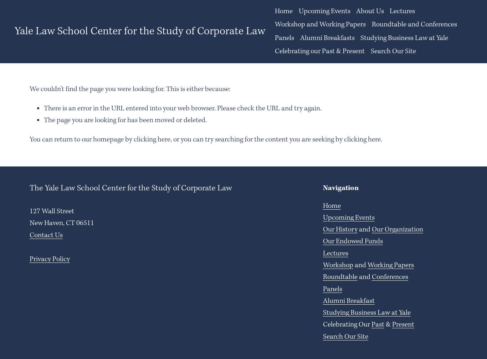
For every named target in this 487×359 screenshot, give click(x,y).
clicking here (152, 140)
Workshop (338, 265)
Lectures (335, 254)
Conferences (390, 277)
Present (403, 325)
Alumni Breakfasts (327, 38)
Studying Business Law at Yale (404, 38)
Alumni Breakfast (349, 301)
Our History (340, 230)
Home (284, 11)
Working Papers (391, 265)
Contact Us (46, 235)
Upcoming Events (324, 11)
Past (377, 325)
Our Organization (397, 230)
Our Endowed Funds (353, 241)
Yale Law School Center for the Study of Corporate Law (140, 31)
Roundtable (340, 277)
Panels (284, 38)
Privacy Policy (50, 259)
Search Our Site (393, 51)
